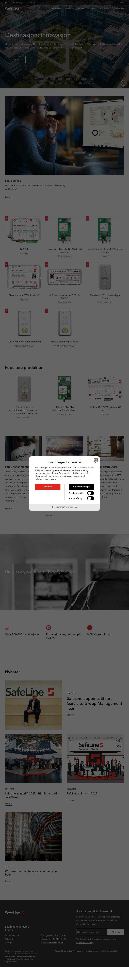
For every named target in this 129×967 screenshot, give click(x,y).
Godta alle (48, 486)
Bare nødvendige (81, 486)
